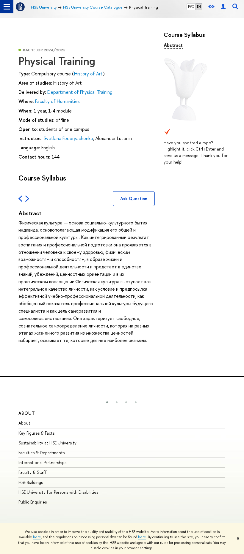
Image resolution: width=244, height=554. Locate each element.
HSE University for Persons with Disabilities (58, 492)
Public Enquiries (32, 502)
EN (199, 6)
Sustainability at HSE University (47, 443)
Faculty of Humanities (57, 101)
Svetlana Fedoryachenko (68, 138)
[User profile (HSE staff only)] (223, 6)
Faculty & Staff (32, 472)
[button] (107, 402)
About (26, 413)
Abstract (173, 45)
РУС (191, 6)
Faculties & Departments (41, 452)
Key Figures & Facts (36, 433)
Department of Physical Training (79, 92)
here (37, 537)
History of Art (88, 73)
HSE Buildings (30, 482)
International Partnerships (42, 462)
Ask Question (133, 198)
